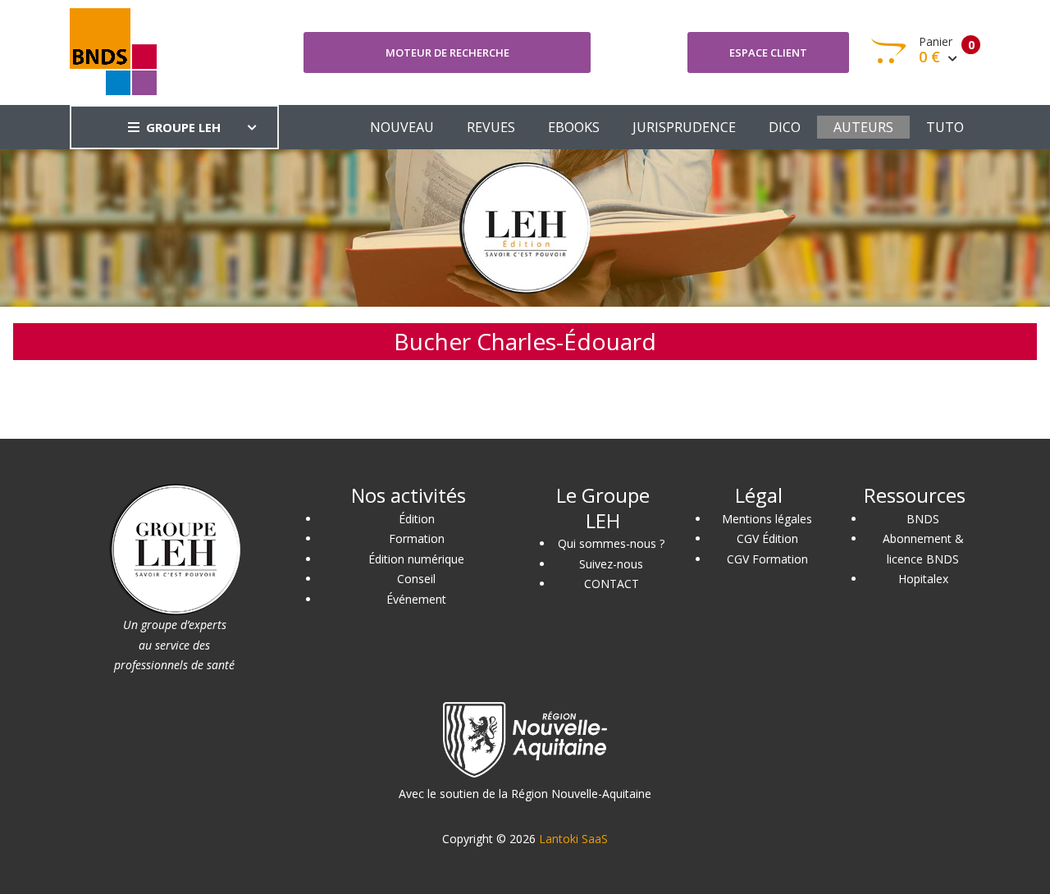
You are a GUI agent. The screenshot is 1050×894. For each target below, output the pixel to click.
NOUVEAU (402, 127)
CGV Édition (767, 538)
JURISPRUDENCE (684, 127)
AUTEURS (863, 127)
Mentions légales (767, 519)
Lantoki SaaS (573, 838)
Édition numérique (416, 559)
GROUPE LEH (183, 127)
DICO (785, 127)
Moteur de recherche (447, 52)
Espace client (768, 52)
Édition (417, 519)
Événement (416, 599)
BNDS (922, 519)
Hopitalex (923, 578)
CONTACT (611, 583)
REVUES (491, 127)
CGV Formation (767, 559)
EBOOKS (574, 127)
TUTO (945, 127)
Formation (417, 538)
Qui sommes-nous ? (611, 543)
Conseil (416, 578)
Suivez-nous (611, 564)
